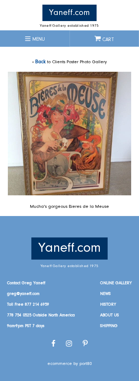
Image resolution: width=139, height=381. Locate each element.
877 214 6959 (37, 304)
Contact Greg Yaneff (26, 283)
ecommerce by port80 (69, 363)
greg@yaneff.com (23, 294)
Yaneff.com (69, 13)
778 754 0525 (19, 315)
